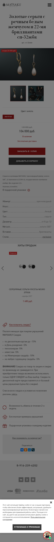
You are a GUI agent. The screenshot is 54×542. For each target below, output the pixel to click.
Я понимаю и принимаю (27, 527)
